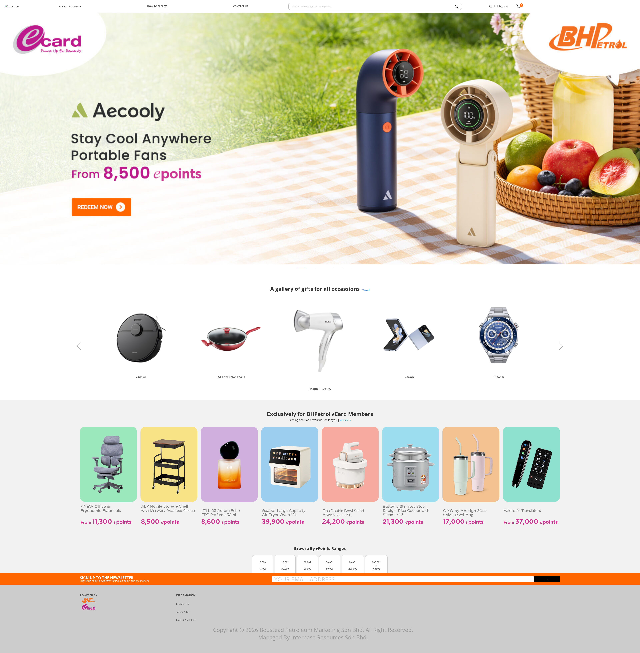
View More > (346, 420)
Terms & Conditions (186, 620)
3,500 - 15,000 (262, 565)
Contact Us (240, 6)
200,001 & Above (376, 565)
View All (366, 290)
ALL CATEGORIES (69, 6)
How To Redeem (157, 6)
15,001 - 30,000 (285, 565)
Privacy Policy (183, 611)
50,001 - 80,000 (330, 565)
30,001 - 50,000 (307, 565)
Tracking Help (183, 603)
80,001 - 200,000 (352, 565)
